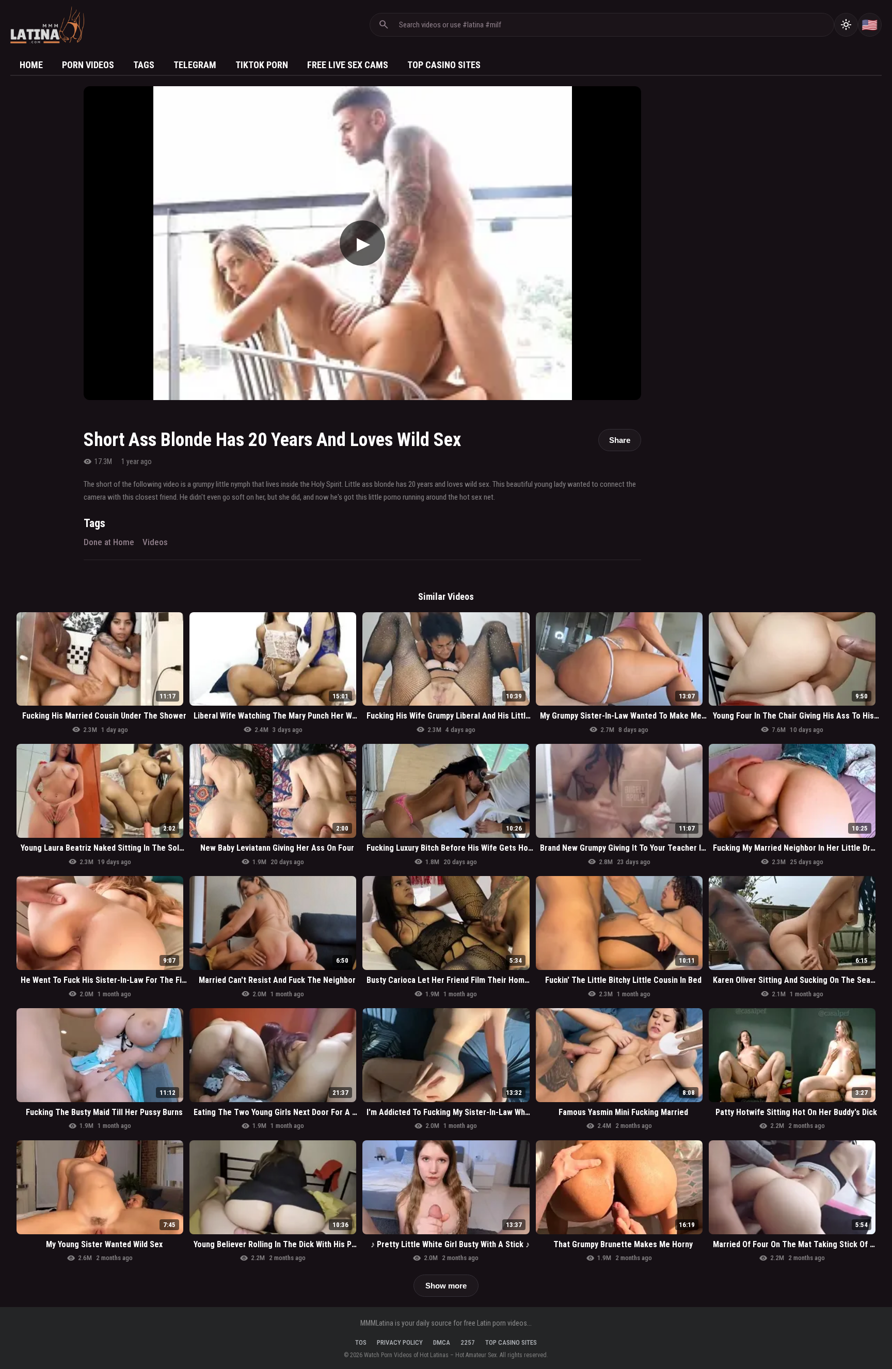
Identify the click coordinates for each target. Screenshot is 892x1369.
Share (619, 440)
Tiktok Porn (261, 64)
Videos (155, 542)
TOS (361, 1342)
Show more (446, 1285)
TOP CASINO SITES (511, 1342)
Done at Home (109, 542)
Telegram (194, 64)
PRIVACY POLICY (400, 1342)
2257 (467, 1342)
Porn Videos (88, 64)
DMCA (441, 1342)
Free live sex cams (347, 64)
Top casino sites (444, 64)
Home (31, 64)
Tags (143, 64)
